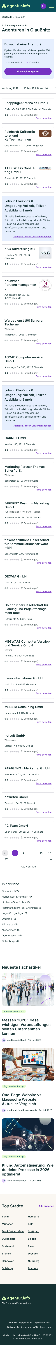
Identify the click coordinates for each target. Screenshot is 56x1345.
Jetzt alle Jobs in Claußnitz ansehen (32, 236)
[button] (43, 6)
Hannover (8, 1260)
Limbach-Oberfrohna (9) (16, 902)
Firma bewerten (43, 118)
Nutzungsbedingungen (19, 1327)
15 (41, 853)
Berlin (5, 1216)
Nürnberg (33, 1260)
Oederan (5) (9, 918)
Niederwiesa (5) (11, 929)
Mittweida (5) (10, 924)
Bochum (33, 1268)
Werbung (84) (10, 88)
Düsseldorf (8, 1238)
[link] (28, 111)
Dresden (33, 1253)
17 (6, 859)
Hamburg (33, 1216)
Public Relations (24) (36, 88)
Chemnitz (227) (11, 891)
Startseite (7, 17)
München (7, 1223)
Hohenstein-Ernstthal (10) (17, 896)
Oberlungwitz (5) (12, 935)
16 (49, 853)
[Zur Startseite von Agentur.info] (16, 6)
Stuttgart (33, 1231)
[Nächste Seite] (51, 859)
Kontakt (13, 1322)
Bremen (6, 1253)
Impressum (45, 1327)
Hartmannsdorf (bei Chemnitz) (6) (22, 907)
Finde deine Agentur (28, 71)
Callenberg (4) (10, 941)
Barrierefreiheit (42, 1322)
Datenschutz (25, 1322)
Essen (31, 1246)
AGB (35, 1327)
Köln (30, 1223)
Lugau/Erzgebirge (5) (14, 913)
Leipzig (32, 1238)
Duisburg (7, 1268)
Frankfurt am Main (13, 1231)
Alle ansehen (46, 1206)
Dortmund (8, 1246)
